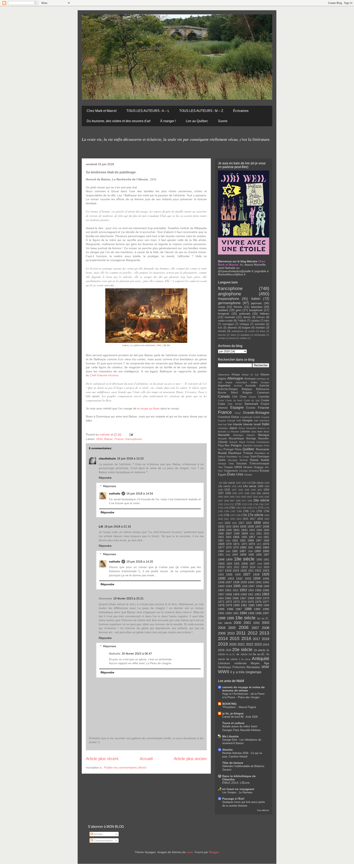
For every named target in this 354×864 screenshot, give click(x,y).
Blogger (214, 852)
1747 (266, 504)
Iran (230, 424)
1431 (233, 486)
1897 (266, 554)
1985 (221, 609)
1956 (266, 590)
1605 (232, 497)
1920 (243, 570)
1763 (238, 508)
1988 (248, 609)
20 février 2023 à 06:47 (137, 653)
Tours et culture (233, 723)
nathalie (105, 434)
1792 (252, 511)
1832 (221, 526)
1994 (243, 613)
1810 (220, 519)
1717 (231, 504)
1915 (259, 567)
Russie (222, 453)
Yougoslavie (231, 470)
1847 (229, 533)
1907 (252, 563)
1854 (228, 537)
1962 (257, 594)
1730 (255, 504)
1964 (221, 598)
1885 (228, 551)
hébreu (264, 313)
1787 (232, 511)
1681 (249, 500)
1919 (236, 570)
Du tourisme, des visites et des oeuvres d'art (118, 121)
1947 (251, 586)
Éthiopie (248, 474)
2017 (256, 639)
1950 (221, 590)
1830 (257, 523)
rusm (189, 852)
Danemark (251, 403)
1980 (236, 605)
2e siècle (260, 650)
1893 (235, 554)
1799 (244, 515)
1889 (257, 551)
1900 (259, 559)
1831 (266, 522)
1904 (229, 563)
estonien (260, 324)
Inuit (220, 424)
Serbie (222, 460)
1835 (243, 526)
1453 (239, 486)
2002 (256, 622)
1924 (221, 574)
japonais (256, 303)
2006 (243, 627)
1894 (243, 554)
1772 (260, 507)
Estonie (250, 407)
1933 (248, 578)
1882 (258, 547)
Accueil (146, 758)
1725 (249, 504)
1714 (226, 504)
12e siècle (257, 482)
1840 (229, 530)
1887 (242, 551)
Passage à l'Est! (233, 798)
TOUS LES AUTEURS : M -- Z (201, 111)
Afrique (235, 374)
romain (222, 331)
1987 (238, 609)
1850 (252, 533)
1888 (250, 551)
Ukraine (247, 467)
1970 (266, 598)
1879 (236, 547)
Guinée (256, 417)
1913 (244, 567)
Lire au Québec (197, 121)
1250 (238, 483)
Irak (225, 424)
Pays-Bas (224, 445)
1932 (239, 578)
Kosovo (261, 428)
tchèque (244, 324)
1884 (221, 551)
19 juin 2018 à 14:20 (139, 561)
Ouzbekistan (262, 442)
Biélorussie (262, 389)
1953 (243, 590)
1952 (235, 590)
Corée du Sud (251, 400)
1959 (236, 594)
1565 (234, 493)
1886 (235, 551)
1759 (226, 508)
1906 (244, 563)
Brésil (234, 392)
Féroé (238, 413)
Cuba (221, 403)
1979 (229, 605)
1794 (266, 511)
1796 (226, 515)
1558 (228, 493)
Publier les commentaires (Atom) (125, 767)
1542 (240, 490)
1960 (243, 594)
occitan (221, 338)
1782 (220, 511)
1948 (259, 586)
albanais (232, 327)
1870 (229, 544)
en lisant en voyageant (238, 789)
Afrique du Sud (250, 374)
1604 (226, 497)
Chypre (252, 397)
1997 (266, 613)
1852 (266, 533)
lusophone (256, 310)
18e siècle (244, 559)
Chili (234, 396)
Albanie (264, 374)
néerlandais (260, 335)
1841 (236, 530)
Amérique (250, 378)
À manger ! (168, 121)
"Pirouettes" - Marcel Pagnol (239, 707)
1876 (266, 544)
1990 (266, 609)
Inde (256, 420)
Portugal (228, 449)
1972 (229, 601)
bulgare (246, 327)
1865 (243, 540)
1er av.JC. (263, 618)
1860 (259, 537)
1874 (251, 544)
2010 (231, 633)
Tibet (220, 467)
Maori (266, 431)
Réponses (109, 486)
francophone (133, 439)
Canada (224, 396)
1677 (244, 500)
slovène (222, 335)
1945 (237, 586)
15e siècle (262, 493)
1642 (266, 497)
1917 (221, 570)
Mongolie (222, 438)
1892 (228, 555)
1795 (220, 515)
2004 (221, 628)
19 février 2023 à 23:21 (128, 598)
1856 (244, 537)
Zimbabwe (254, 471)
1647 (220, 500)
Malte (260, 431)
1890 (266, 551)
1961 (250, 594)
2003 (265, 623)
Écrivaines (240, 111)
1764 (243, 508)
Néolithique (224, 667)
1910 (221, 567)
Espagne (237, 407)
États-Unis (235, 474)
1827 (241, 523)
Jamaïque (223, 428)
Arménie (238, 385)
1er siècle (225, 622)
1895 (251, 554)
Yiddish (241, 320)
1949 (266, 586)
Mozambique (236, 438)
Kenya (242, 428)
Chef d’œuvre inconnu (104, 375)
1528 (220, 490)
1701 (220, 504)
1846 (221, 533)
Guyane (222, 420)
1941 (258, 582)
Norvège (251, 438)
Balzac (108, 439)
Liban (253, 431)
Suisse (254, 460)
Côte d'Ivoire (235, 404)
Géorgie (231, 420)
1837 (258, 526)
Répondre (105, 477)
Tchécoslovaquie (259, 463)
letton (262, 331)
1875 (258, 544)
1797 (232, 515)
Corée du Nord (234, 400)
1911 (229, 567)
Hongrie (247, 420)
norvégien (228, 324)
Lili (101, 526)
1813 (232, 519)
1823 (220, 523)
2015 (234, 638)
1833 (228, 526)
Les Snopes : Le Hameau (237, 792)
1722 (244, 504)
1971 (221, 601)
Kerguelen (251, 428)
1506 (266, 486)
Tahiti (231, 463)
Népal (242, 442)
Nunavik (233, 442)
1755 (220, 508)
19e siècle (245, 617)
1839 (221, 530)
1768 (249, 508)
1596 (253, 493)
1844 (259, 530)
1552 (259, 490)
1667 (232, 500)
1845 (266, 530)
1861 (266, 537)
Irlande (237, 424)
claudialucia (107, 458)
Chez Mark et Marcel (102, 111)
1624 (243, 497)
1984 (266, 605)
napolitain (245, 335)
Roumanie (262, 449)
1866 (250, 540)
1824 (227, 523)
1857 (252, 537)
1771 (254, 508)
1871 (236, 544)
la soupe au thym (148, 408)
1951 (228, 590)
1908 (259, 564)
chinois (260, 317)
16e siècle (261, 500)
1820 (266, 519)
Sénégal (222, 463)
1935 (266, 578)
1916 (266, 567)
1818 (260, 518)
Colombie (263, 396)
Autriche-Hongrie (228, 389)
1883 (266, 547)
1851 (259, 533)
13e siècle (224, 486)
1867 (259, 540)
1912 (236, 567)
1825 (234, 523)
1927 (246, 574)
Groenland (224, 417)
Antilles (254, 382)
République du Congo (237, 456)
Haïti (238, 420)
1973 (236, 601)
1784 (226, 511)
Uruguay (258, 467)
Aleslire (227, 749)
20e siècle (242, 649)
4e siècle (241, 654)
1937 (228, 582)
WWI (265, 667)
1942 (266, 582)
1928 (256, 574)
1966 (235, 598)
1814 (238, 519)
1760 (232, 507)
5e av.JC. (259, 654)
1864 (235, 540)
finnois (238, 306)
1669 (238, 500)
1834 (99, 439)
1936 (221, 582)
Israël (257, 424)
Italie (265, 424)
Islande (248, 424)
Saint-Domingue (259, 456)
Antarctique (241, 382)
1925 (229, 574)
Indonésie (264, 420)
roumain (230, 317)
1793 (259, 511)
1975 (250, 601)
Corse (221, 400)
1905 (236, 563)
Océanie (250, 442)
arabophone (237, 331)
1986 (230, 609)
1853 (221, 537)
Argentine (224, 385)
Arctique (265, 382)
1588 (246, 493)
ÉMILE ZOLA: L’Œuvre (236, 782)
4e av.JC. (231, 654)
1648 (226, 500)
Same (233, 335)
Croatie (265, 400)
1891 (221, 554)
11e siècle (229, 482)
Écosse (264, 470)
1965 (228, 598)
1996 (258, 613)
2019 (223, 644)
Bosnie (222, 392)
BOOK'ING (229, 703)
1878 (228, 547)
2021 (241, 644)
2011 (241, 632)
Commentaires (103, 840)
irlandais (260, 327)
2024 (266, 644)
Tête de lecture (232, 762)
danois (247, 317)
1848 (236, 533)
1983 (259, 605)
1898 (221, 559)
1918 (228, 570)
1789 (245, 511)
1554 (266, 489)
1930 (221, 578)
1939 (243, 582)
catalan (255, 320)
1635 (261, 497)
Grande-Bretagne (256, 413)
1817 (252, 518)
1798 (238, 515)
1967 (243, 598)
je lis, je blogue (233, 713)
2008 (265, 628)
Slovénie (243, 460)
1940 (251, 582)
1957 (221, 594)
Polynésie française (253, 445)
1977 (266, 601)
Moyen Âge (260, 663)
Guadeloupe (246, 417)
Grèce (235, 416)
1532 (227, 489)
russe (221, 306)
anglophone (229, 293)
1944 (229, 586)
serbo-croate (225, 320)
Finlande (263, 407)
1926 (238, 574)
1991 (221, 613)
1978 (221, 605)
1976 (258, 601)
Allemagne (235, 378)
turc (220, 327)
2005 (232, 628)
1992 (228, 613)
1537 (234, 490)
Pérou (238, 449)
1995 (251, 613)
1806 (266, 515)
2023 (258, 644)
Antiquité (260, 658)
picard (232, 338)
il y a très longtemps (245, 672)
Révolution (253, 667)
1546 (253, 490)
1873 (244, 544)
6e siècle (232, 659)
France (119, 439)
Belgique (247, 389)
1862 (221, 540)
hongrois (223, 313)
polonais (244, 313)
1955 (258, 590)
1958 (228, 594)
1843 (252, 530)
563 (250, 654)
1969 (258, 598)
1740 (261, 504)
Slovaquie (232, 460)
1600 (220, 497)
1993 (235, 613)
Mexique (263, 435)
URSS (238, 467)
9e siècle (246, 659)
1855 (236, 537)
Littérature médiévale (232, 663)
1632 (249, 497)
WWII (223, 671)
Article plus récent (102, 758)
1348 (266, 483)
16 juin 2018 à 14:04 (139, 493)
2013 (264, 632)
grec (239, 310)
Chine (243, 396)
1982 (251, 605)
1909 (266, 563)
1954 (251, 590)
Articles (98, 834)
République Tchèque (240, 453)
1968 (250, 598)
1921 (251, 570)
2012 (253, 632)
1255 (244, 483)
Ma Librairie (230, 736)
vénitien (243, 338)
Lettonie (245, 431)
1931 (231, 578)
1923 (266, 570)
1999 (230, 618)
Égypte (222, 474)
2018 (265, 639)
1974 (243, 601)
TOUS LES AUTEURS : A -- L (147, 111)
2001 (247, 623)
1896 (259, 554)
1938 (236, 582)
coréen (251, 331)
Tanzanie (241, 463)
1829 (249, 523)
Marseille (224, 435)
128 (249, 483)
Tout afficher (263, 810)
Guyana (265, 417)
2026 (228, 650)
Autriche (264, 385)
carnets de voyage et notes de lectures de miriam (243, 689)
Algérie (222, 378)
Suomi (222, 121)
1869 (221, 544)
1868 (266, 540)
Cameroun (263, 392)
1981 (244, 605)
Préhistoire (239, 667)
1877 (221, 547)
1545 (246, 490)
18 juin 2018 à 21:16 (117, 526)
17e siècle (255, 515)
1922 (258, 570)
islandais (256, 306)
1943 (221, 586)
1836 (250, 526)
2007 (255, 628)
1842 (244, 530)
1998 (221, 618)
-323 (220, 483)
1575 (240, 493)
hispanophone (228, 299)
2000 (237, 623)
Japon (233, 428)
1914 (252, 567)
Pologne (236, 445)
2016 (246, 638)
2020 (232, 644)
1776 (266, 508)
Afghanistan (224, 374)
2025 (221, 650)
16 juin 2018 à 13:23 (130, 458)
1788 (239, 511)
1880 (243, 547)
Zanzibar (243, 471)
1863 (228, 540)
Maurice (251, 435)
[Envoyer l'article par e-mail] (131, 434)
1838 (266, 526)
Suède (265, 460)
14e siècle (249, 486)
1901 (266, 559)
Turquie (228, 467)
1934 (256, 578)
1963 (265, 594)
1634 (255, 497)
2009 (221, 633)
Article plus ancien (190, 758)
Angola (228, 382)
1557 (221, 493)
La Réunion (233, 431)
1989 (257, 609)
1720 (238, 504)
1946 (244, 586)
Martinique (238, 435)
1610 (237, 497)
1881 (250, 547)
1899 (229, 559)
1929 (265, 574)
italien (255, 299)
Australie (250, 385)
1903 (221, 563)
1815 (245, 518)
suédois (223, 310)
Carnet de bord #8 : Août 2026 (240, 716)
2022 (249, 644)
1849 (244, 533)
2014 (223, 638)
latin (266, 320)
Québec (248, 449)
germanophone (229, 303)
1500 (260, 486)
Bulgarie (247, 392)
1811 (226, 519)
